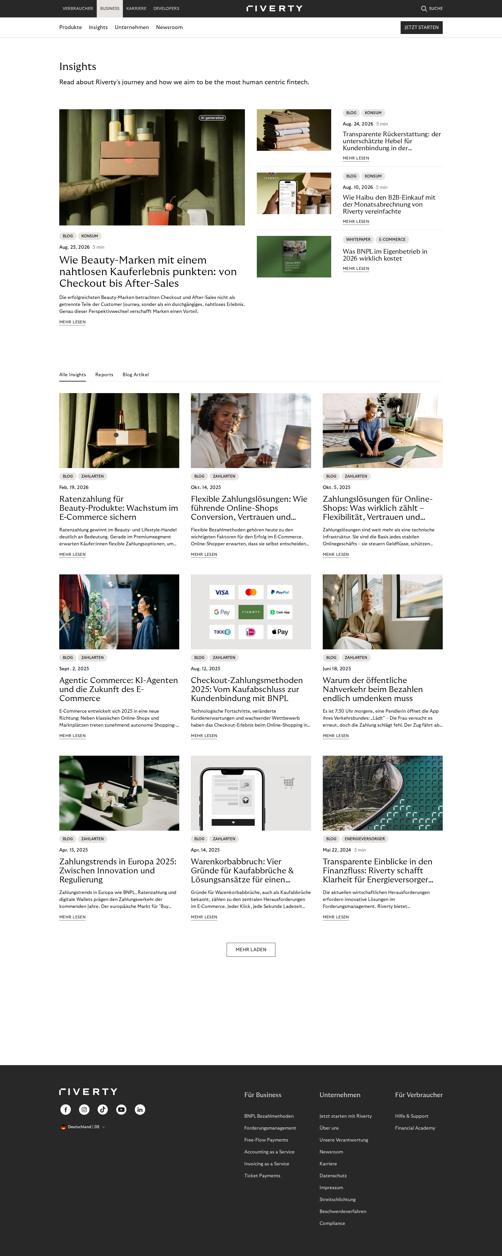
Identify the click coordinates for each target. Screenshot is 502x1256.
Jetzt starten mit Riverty (346, 1116)
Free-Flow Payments (266, 1140)
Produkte (70, 27)
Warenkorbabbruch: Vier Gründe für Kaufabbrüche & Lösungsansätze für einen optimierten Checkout (242, 871)
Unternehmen (132, 27)
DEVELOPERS (166, 9)
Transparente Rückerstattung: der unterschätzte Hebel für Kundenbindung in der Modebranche (392, 141)
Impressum (331, 1187)
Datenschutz (333, 1175)
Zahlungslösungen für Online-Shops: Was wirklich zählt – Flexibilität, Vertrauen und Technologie (378, 508)
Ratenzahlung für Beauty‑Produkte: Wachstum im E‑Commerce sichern (118, 508)
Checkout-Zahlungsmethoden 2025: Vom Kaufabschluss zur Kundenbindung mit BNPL (247, 689)
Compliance (332, 1223)
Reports (104, 374)
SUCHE (436, 9)
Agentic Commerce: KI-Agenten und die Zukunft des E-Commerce (118, 689)
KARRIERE (136, 9)
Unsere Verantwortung (344, 1140)
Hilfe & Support (412, 1116)
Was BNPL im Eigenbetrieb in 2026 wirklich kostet (385, 255)
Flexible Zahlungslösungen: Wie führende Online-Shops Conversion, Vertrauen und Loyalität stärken (249, 508)
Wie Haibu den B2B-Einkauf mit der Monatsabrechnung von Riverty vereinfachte (389, 204)
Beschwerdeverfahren (343, 1211)
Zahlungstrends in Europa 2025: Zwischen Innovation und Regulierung (117, 871)
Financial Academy (415, 1128)
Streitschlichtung (338, 1199)
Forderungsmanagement (270, 1128)
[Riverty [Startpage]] (272, 9)
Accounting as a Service (269, 1152)
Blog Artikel (136, 374)
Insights (98, 27)
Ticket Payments (262, 1175)
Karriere (328, 1164)
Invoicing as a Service (266, 1164)
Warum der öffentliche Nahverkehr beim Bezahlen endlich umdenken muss (373, 689)
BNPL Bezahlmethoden (269, 1116)
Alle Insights (72, 374)
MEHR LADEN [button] (251, 949)
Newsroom (169, 27)
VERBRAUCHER (78, 9)
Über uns (329, 1128)
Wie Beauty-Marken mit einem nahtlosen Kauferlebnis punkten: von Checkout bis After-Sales (148, 272)
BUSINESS (109, 9)
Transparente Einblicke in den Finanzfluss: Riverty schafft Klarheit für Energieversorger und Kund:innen (378, 871)
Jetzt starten (422, 27)
